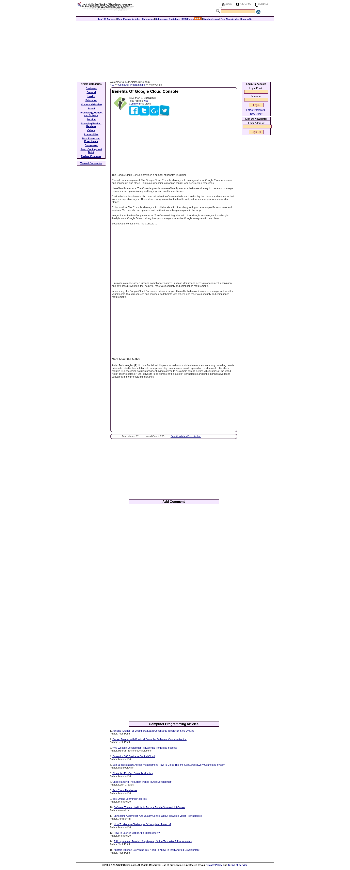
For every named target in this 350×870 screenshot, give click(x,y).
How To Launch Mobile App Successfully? (137, 833)
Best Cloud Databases (124, 790)
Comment (134, 103)
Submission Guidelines (167, 19)
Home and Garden (91, 104)
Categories (148, 19)
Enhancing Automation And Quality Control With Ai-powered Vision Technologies (158, 815)
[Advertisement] (175, 50)
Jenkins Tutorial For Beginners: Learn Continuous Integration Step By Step (153, 730)
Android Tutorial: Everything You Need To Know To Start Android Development (156, 850)
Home (228, 4)
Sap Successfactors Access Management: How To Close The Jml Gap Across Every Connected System (168, 764)
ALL (112, 84)
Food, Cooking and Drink (91, 151)
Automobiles (91, 134)
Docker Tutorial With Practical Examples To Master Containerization (149, 739)
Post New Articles (230, 19)
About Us (245, 4)
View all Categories (91, 163)
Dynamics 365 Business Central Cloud (133, 756)
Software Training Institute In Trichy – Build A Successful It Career (149, 807)
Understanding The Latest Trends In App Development (142, 781)
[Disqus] (174, 560)
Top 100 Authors (106, 19)
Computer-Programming (131, 84)
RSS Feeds (188, 19)
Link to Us (246, 19)
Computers (91, 145)
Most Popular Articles (128, 19)
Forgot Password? (256, 110)
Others (91, 130)
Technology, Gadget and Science (91, 114)
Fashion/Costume (91, 156)
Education (91, 100)
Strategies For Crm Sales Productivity (132, 773)
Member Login (211, 19)
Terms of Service (238, 865)
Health (91, 96)
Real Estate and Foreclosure (91, 140)
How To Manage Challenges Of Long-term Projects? (142, 824)
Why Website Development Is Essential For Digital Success (144, 747)
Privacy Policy (214, 865)
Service (91, 119)
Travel (91, 108)
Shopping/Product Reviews (91, 125)
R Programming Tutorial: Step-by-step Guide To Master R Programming (153, 841)
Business (91, 88)
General (91, 92)
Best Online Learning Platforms (129, 798)
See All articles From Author (186, 436)
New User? (256, 114)
